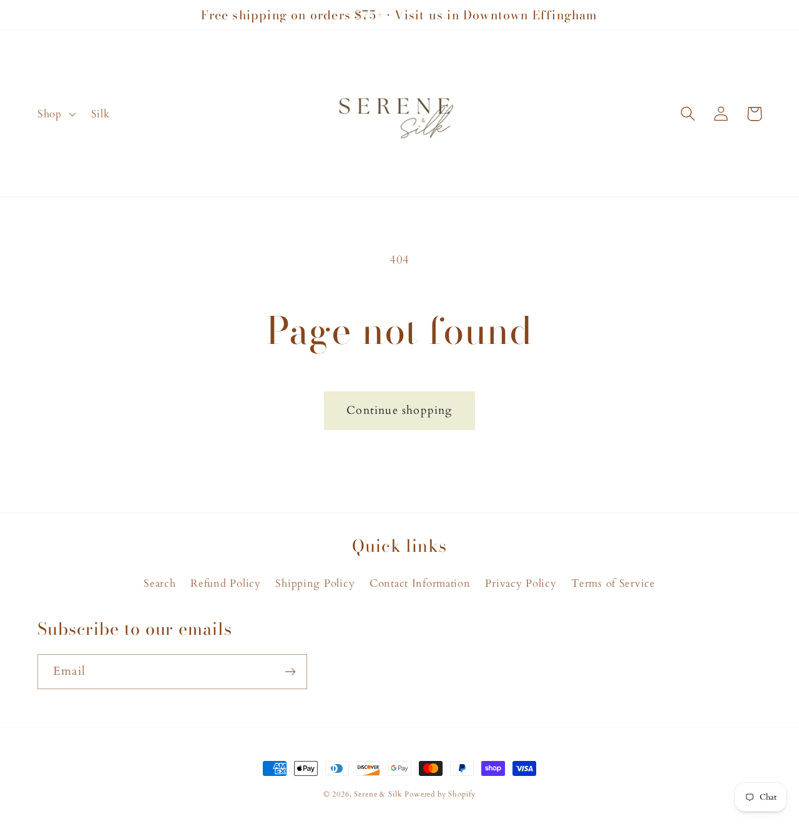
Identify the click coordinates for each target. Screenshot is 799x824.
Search (159, 583)
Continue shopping (399, 410)
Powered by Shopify (440, 794)
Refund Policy (225, 583)
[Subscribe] (289, 671)
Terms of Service (613, 583)
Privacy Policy (520, 583)
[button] (55, 113)
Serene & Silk (377, 794)
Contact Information (420, 583)
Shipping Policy (315, 583)
